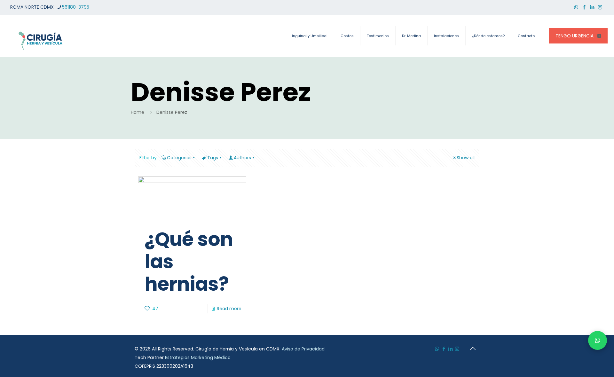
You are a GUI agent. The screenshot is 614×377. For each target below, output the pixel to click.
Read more (229, 308)
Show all (466, 157)
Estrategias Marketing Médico (198, 357)
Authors (242, 157)
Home (137, 112)
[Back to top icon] (472, 348)
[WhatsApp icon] (576, 7)
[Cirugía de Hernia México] (40, 36)
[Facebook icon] (584, 7)
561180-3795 (75, 7)
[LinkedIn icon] (592, 7)
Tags (212, 157)
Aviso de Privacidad (303, 349)
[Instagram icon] (600, 7)
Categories (179, 157)
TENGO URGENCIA (574, 36)
